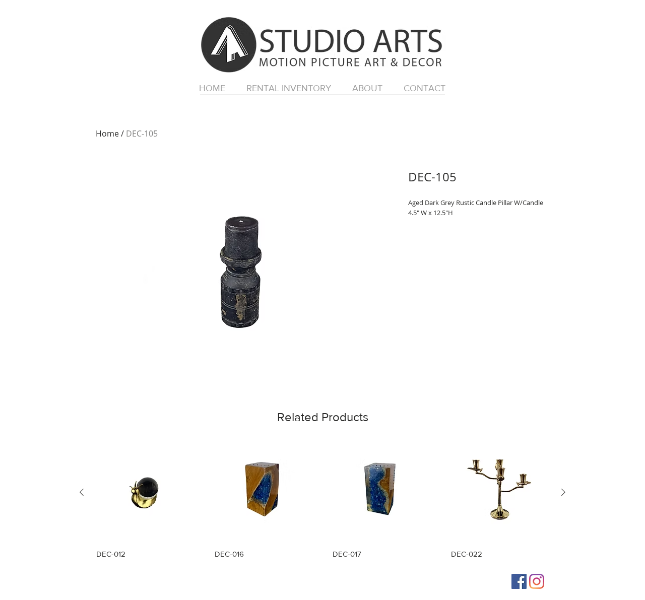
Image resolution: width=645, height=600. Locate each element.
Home (107, 133)
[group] (322, 501)
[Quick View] (145, 492)
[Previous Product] (82, 492)
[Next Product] (563, 492)
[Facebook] (519, 581)
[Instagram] (536, 581)
